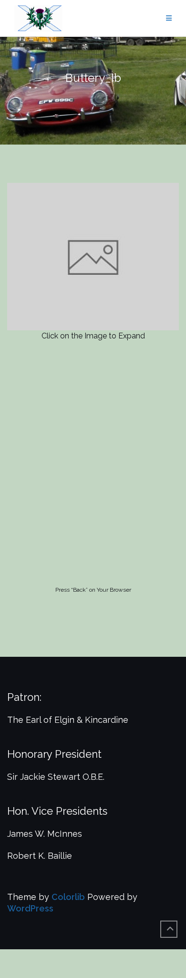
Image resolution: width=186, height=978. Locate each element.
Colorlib (68, 897)
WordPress (30, 908)
